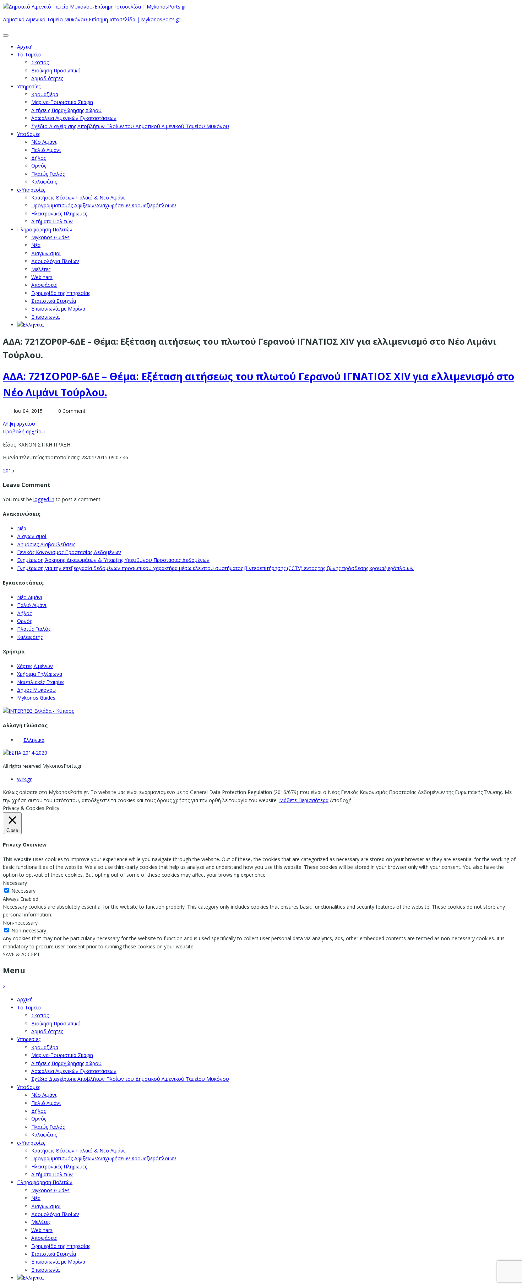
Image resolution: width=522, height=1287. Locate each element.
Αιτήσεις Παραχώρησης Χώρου (66, 110)
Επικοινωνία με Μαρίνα (58, 308)
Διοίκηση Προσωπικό (56, 70)
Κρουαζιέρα (44, 94)
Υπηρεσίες (28, 86)
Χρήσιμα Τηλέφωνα (39, 673)
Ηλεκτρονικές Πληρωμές (59, 213)
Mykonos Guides (50, 237)
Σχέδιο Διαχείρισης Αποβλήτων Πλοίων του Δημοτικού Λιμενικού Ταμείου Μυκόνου (130, 126)
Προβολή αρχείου (24, 431)
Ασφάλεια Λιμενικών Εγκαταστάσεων (73, 118)
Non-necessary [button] (20, 922)
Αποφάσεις (44, 284)
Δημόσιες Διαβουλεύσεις (46, 544)
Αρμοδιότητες (47, 78)
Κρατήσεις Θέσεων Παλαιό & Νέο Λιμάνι (78, 197)
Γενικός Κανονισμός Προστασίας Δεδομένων (69, 552)
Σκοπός (40, 62)
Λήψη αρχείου (19, 423)
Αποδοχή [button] (341, 800)
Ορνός (38, 165)
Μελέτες (40, 269)
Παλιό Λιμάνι (46, 150)
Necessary (23, 890)
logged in (43, 499)
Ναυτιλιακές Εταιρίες (40, 682)
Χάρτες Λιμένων (35, 666)
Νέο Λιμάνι (43, 141)
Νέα (35, 245)
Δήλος (38, 157)
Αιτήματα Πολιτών (52, 221)
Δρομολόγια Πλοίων (55, 261)
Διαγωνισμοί (46, 253)
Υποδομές (28, 134)
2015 (8, 470)
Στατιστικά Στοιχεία (53, 300)
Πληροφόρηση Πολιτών (44, 229)
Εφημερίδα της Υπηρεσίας (60, 293)
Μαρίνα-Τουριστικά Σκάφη (62, 102)
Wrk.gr (24, 779)
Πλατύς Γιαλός (48, 173)
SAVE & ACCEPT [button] (21, 954)
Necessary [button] (15, 883)
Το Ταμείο (29, 54)
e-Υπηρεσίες (31, 189)
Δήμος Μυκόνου (36, 689)
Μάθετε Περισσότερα (303, 800)
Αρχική (25, 46)
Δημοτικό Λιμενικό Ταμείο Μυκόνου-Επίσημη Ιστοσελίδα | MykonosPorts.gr (91, 19)
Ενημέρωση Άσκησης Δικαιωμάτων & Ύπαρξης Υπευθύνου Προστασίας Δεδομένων (113, 560)
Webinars (42, 277)
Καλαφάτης (44, 181)
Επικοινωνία (45, 316)
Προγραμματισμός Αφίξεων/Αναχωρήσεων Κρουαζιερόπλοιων (103, 205)
